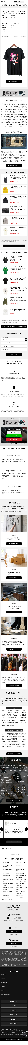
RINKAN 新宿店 (19, 865)
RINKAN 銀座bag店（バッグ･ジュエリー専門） (21, 876)
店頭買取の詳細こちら (14, 612)
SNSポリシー (12, 1030)
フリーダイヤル (16, 36)
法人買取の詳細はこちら (14, 685)
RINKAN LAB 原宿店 (20, 873)
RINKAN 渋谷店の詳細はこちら (14, 165)
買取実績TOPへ (14, 354)
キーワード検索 (4, 337)
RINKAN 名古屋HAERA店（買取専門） (21, 892)
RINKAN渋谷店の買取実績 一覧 (22, 5)
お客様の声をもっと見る (14, 842)
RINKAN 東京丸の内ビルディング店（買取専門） (21, 880)
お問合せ (2, 1032)
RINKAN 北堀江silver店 (7, 898)
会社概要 (2, 1029)
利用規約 (6, 1029)
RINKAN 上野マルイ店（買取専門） (20, 884)
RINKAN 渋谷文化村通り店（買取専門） (8, 865)
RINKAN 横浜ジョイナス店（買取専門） (8, 888)
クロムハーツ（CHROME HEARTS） (16, 958)
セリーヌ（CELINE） (9, 952)
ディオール (13, 17)
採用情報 (13, 1032)
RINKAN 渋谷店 (6, 862)
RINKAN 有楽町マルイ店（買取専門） (8, 884)
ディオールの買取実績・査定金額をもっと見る (14, 246)
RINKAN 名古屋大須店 (7, 891)
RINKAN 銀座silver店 (7, 875)
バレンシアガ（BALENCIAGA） (11, 954)
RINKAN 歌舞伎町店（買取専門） (21, 869)
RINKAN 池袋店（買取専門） (8, 880)
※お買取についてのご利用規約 (6, 899)
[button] (26, 1)
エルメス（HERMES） (18, 951)
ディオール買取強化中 (14, 4)
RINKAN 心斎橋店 (6, 895)
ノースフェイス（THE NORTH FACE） (14, 955)
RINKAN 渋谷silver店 (20, 862)
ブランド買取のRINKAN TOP (5, 4)
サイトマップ (7, 1032)
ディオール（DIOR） (17, 952)
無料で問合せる (14, 931)
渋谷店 (12, 27)
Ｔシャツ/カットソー (15, 23)
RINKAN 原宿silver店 (7, 873)
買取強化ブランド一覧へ (5, 848)
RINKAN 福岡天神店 (20, 898)
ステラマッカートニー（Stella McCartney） (18, 957)
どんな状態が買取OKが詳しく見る (14, 800)
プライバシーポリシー (5, 1030)
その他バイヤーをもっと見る (14, 754)
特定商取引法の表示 (13, 1029)
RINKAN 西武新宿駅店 (7, 869)
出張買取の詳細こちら (14, 543)
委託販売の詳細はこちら (14, 649)
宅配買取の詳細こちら (14, 578)
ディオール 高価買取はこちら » (14, 81)
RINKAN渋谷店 (13, 5)
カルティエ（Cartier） (19, 959)
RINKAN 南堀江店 (19, 895)
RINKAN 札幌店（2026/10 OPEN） (21, 888)
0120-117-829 (15, 918)
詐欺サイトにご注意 (19, 1030)
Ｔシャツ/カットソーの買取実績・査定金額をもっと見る (14, 326)
